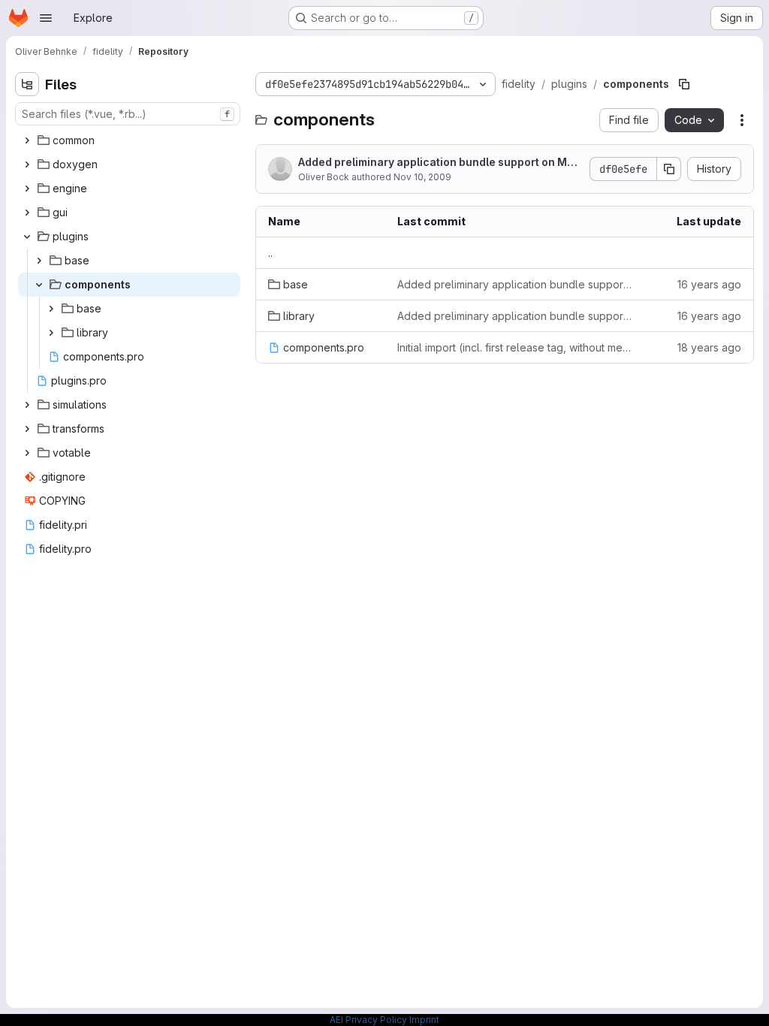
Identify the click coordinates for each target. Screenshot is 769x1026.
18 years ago (709, 347)
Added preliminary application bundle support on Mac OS (439, 162)
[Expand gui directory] (27, 213)
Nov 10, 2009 (422, 177)
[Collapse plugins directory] (27, 237)
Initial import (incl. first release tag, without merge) (514, 347)
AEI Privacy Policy (368, 1019)
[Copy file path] (684, 84)
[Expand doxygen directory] (27, 164)
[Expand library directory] (51, 333)
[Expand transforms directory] (27, 429)
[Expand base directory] (39, 261)
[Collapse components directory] (39, 285)
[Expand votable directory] (27, 453)
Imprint (424, 1019)
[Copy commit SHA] (669, 169)
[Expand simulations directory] (27, 405)
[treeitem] (129, 140)
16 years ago (709, 284)
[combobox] (127, 113)
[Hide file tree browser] (27, 84)
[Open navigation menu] (46, 18)
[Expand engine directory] (27, 189)
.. (270, 252)
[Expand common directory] (27, 140)
